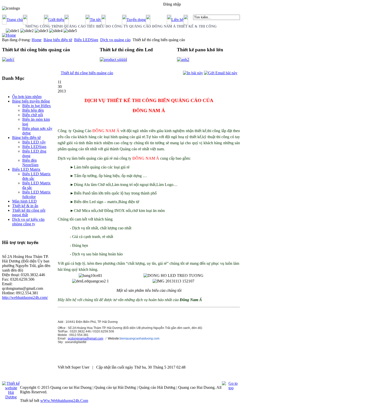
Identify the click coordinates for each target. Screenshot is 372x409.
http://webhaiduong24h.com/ (25, 297)
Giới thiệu (56, 19)
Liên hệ (177, 19)
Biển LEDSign (86, 40)
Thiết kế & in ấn (25, 206)
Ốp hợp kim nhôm (27, 96)
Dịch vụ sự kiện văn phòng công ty (28, 221)
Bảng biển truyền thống (31, 101)
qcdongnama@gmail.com (85, 338)
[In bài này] (193, 73)
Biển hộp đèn (33, 110)
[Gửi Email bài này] (220, 73)
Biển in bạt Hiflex (36, 106)
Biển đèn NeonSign (30, 162)
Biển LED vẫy (34, 142)
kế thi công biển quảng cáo (87, 73)
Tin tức (95, 19)
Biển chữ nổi (32, 115)
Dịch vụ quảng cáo (115, 40)
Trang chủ (15, 19)
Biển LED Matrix (26, 169)
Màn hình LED (24, 201)
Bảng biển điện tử (58, 40)
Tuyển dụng (136, 19)
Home (37, 40)
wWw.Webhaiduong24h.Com (64, 400)
